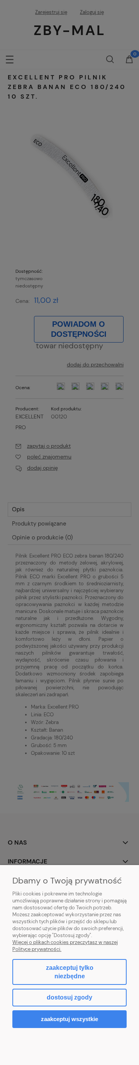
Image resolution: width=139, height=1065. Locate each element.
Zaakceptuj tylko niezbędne (69, 971)
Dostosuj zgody (69, 997)
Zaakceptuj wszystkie (69, 1019)
